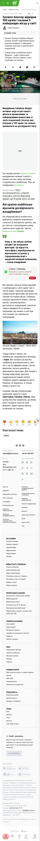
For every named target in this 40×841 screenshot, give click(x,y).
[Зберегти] (34, 67)
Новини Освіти (12, 669)
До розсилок (14, 753)
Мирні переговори (13, 573)
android (9, 768)
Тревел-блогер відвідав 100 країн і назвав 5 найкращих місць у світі (29, 9)
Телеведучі (6, 501)
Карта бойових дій (13, 570)
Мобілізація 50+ (12, 599)
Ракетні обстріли (12, 567)
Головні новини (12, 541)
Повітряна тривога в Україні (16, 576)
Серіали (9, 662)
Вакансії (24, 511)
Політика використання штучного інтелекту (9, 521)
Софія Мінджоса (13, 28)
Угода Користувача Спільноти (28, 494)
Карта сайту (26, 522)
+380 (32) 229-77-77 (15, 808)
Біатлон (9, 721)
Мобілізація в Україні (15, 593)
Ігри (23, 526)
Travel (5, 9)
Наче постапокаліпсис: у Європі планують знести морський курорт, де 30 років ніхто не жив (19, 194)
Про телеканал (8, 498)
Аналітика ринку (12, 695)
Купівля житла (11, 698)
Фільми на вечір (12, 656)
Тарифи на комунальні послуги (17, 633)
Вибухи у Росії (11, 582)
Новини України (12, 544)
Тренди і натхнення (13, 701)
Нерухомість (11, 692)
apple (24, 768)
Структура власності (28, 515)
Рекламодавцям (8, 505)
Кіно (8, 647)
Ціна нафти (10, 624)
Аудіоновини (11, 553)
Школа (8, 675)
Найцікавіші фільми (13, 650)
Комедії (9, 659)
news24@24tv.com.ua (10, 453)
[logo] (14, 3)
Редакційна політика (10, 494)
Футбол (9, 715)
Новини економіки (14, 621)
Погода (9, 557)
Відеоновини (11, 550)
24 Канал (18, 185)
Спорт (8, 709)
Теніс (8, 718)
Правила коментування (26, 499)
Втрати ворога (11, 585)
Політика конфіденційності (9, 515)
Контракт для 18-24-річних (16, 605)
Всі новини (11, 538)
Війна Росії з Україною (16, 564)
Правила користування (7, 509)
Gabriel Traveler (28, 173)
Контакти (25, 507)
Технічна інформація (29, 504)
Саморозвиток (11, 681)
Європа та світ (14, 9)
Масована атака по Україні (16, 579)
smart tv (9, 774)
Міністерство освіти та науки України (20, 672)
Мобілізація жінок (13, 602)
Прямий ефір (11, 547)
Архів (23, 518)
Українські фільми (13, 653)
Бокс (8, 712)
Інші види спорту (12, 724)
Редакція (6, 490)
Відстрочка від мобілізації (15, 608)
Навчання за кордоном (14, 684)
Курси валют (11, 627)
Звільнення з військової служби (18, 596)
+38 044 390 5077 (28, 453)
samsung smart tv (24, 774)
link (22, 462)
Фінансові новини (13, 630)
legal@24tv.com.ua (28, 810)
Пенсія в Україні (12, 639)
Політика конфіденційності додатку (28, 488)
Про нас (5, 487)
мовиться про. (13, 231)
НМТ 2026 (9, 678)
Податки (9, 636)
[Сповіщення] (37, 3)
